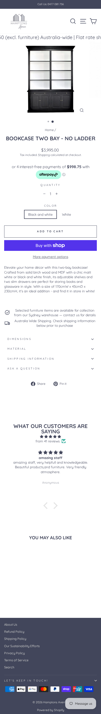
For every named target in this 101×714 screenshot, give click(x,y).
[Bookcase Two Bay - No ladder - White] (12, 601)
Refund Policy (14, 631)
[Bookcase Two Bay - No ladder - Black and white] (7, 601)
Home (49, 130)
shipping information (30, 358)
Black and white (40, 214)
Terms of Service (16, 660)
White (66, 214)
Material (16, 348)
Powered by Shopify (50, 710)
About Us (10, 624)
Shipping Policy (15, 639)
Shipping (44, 155)
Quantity (50, 185)
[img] (50, 436)
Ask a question (23, 368)
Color (50, 205)
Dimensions (19, 339)
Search (9, 667)
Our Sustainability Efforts (22, 646)
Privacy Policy (14, 653)
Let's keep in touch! (26, 680)
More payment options (50, 257)
